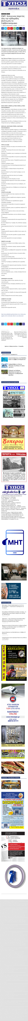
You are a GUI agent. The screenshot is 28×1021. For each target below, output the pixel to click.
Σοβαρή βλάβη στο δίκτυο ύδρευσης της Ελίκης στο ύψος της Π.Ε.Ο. (16, 366)
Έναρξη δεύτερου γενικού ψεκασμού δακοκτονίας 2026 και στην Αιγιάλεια (14, 638)
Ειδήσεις (13, 11)
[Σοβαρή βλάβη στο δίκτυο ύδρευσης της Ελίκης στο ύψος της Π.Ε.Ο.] (4, 365)
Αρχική (2, 11)
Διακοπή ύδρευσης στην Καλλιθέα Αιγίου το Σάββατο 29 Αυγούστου (14, 633)
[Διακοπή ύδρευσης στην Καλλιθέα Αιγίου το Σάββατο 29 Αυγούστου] (4, 359)
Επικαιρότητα (7, 11)
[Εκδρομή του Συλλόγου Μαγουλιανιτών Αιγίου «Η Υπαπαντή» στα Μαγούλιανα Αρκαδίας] (4, 372)
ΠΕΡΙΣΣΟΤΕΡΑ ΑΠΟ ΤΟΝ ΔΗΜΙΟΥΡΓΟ (9, 354)
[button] (26, 8)
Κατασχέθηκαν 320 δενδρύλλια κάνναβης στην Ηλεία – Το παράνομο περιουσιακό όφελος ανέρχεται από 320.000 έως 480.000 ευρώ (14, 613)
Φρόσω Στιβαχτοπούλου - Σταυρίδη (10, 25)
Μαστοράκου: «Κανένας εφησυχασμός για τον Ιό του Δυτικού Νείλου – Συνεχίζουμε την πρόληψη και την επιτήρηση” (13, 606)
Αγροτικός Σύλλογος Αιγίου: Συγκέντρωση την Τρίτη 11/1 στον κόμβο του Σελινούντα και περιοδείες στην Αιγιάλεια (20, 334)
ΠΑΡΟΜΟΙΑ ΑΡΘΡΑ (6, 352)
